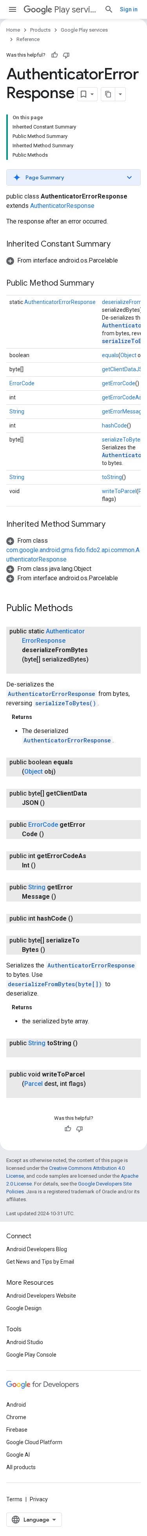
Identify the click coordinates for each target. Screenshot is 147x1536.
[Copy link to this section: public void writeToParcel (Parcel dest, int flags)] (30, 1093)
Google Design (24, 1308)
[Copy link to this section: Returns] (40, 717)
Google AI (18, 1455)
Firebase (16, 1430)
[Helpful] (54, 55)
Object (128, 355)
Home (13, 30)
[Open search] (109, 9)
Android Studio (24, 1342)
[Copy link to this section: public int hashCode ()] (81, 918)
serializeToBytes (122, 439)
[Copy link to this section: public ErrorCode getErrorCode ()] (52, 834)
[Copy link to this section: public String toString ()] (30, 1052)
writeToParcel (119, 491)
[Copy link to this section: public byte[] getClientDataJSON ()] (52, 803)
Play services (76, 9)
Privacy (39, 1499)
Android (16, 1405)
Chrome (16, 1417)
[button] (73, 177)
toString (112, 477)
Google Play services (84, 30)
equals (110, 355)
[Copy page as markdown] (108, 94)
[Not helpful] (66, 55)
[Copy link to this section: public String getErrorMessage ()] (64, 896)
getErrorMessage (123, 411)
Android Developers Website (41, 1296)
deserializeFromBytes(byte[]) (55, 984)
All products (21, 1467)
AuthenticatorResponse (62, 205)
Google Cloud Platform (34, 1442)
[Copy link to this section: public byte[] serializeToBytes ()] (53, 950)
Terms (14, 1499)
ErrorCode (21, 383)
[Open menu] (12, 9)
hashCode (114, 425)
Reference (28, 39)
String (16, 411)
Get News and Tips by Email (40, 1262)
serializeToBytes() (65, 703)
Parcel (33, 1083)
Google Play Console (31, 1355)
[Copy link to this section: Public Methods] (81, 608)
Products (40, 30)
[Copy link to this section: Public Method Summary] (102, 283)
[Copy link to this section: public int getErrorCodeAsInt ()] (43, 865)
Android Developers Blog (36, 1249)
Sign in (129, 9)
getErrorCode (118, 383)
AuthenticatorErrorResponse (60, 302)
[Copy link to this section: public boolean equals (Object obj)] (63, 771)
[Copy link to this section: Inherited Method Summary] (113, 524)
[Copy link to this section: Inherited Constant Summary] (118, 244)
